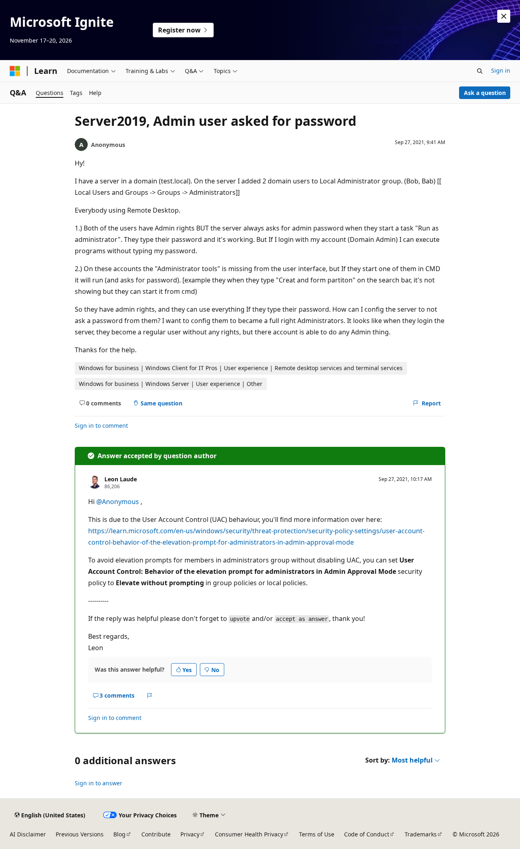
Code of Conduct (366, 834)
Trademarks (421, 834)
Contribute (156, 834)
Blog (119, 834)
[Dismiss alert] (503, 16)
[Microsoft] (15, 71)
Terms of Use (316, 834)
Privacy (189, 834)
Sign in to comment (101, 425)
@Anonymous (118, 501)
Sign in (500, 70)
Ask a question (485, 93)
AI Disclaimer (28, 834)
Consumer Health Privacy (249, 834)
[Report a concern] (150, 695)
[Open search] (480, 71)
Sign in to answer (98, 783)
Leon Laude (120, 479)
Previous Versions (80, 834)
